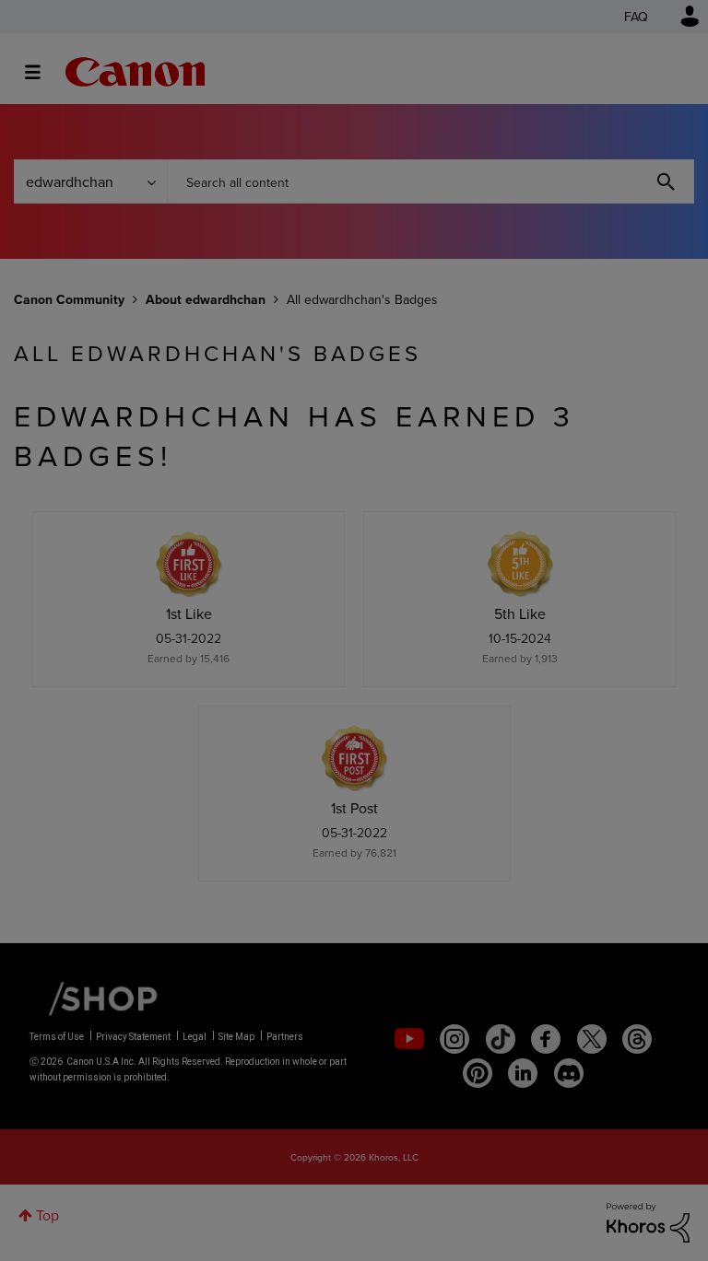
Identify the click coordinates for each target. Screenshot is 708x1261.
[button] (610, 482)
